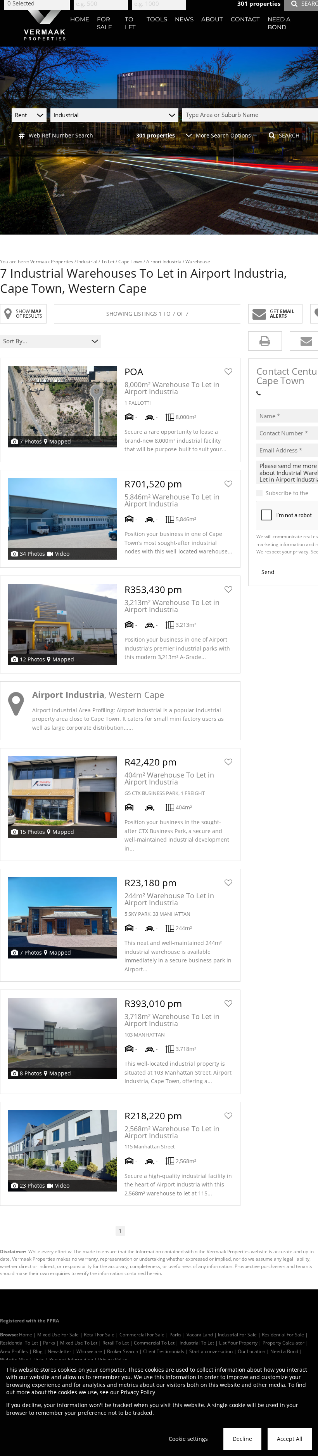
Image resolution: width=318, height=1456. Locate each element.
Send (268, 572)
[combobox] (45, 341)
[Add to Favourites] (228, 372)
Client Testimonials (163, 1351)
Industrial (87, 261)
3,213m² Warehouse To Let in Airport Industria (171, 606)
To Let (107, 261)
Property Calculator (283, 1342)
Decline (242, 1438)
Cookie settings (188, 1438)
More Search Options (223, 135)
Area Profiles (14, 1351)
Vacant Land (200, 1334)
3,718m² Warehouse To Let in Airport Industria (171, 1020)
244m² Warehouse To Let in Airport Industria (169, 899)
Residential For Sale (283, 1334)
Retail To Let (115, 1342)
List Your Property (238, 1342)
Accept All (289, 1438)
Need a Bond (284, 1351)
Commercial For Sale (141, 1334)
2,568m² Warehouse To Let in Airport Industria (171, 1132)
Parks (175, 1334)
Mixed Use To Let (78, 1342)
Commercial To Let (154, 1342)
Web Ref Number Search (61, 135)
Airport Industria (163, 261)
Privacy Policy (138, 1392)
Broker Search (122, 1351)
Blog (38, 1351)
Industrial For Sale (237, 1334)
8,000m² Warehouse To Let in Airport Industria (171, 388)
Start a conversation (211, 1351)
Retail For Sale (99, 1334)
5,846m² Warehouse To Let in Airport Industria (171, 500)
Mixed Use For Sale (58, 1334)
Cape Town (130, 261)
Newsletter (59, 1351)
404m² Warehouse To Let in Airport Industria (169, 778)
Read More (147, 727)
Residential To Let (19, 1342)
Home (25, 1334)
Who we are (89, 1351)
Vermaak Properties (51, 261)
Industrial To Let (197, 1342)
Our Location (251, 1351)
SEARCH (289, 135)
